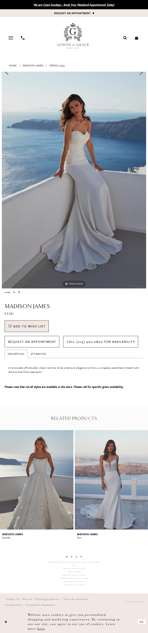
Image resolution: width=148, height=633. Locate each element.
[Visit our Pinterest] (81, 557)
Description (16, 354)
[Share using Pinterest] (19, 292)
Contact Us (12, 599)
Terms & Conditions (75, 599)
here (41, 629)
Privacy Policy (14, 605)
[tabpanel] (74, 180)
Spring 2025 (57, 65)
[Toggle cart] (136, 38)
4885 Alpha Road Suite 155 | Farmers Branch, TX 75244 (67, 562)
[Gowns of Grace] (73, 36)
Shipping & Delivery (47, 599)
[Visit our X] (76, 557)
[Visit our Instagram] (67, 557)
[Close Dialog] (5, 621)
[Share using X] (14, 292)
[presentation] (36, 480)
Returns (27, 599)
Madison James (33, 65)
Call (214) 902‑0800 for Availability (101, 341)
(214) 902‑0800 (94, 562)
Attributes (38, 354)
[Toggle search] (125, 38)
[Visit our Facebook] (72, 557)
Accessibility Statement (40, 605)
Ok (142, 622)
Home (13, 65)
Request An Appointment (32, 341)
